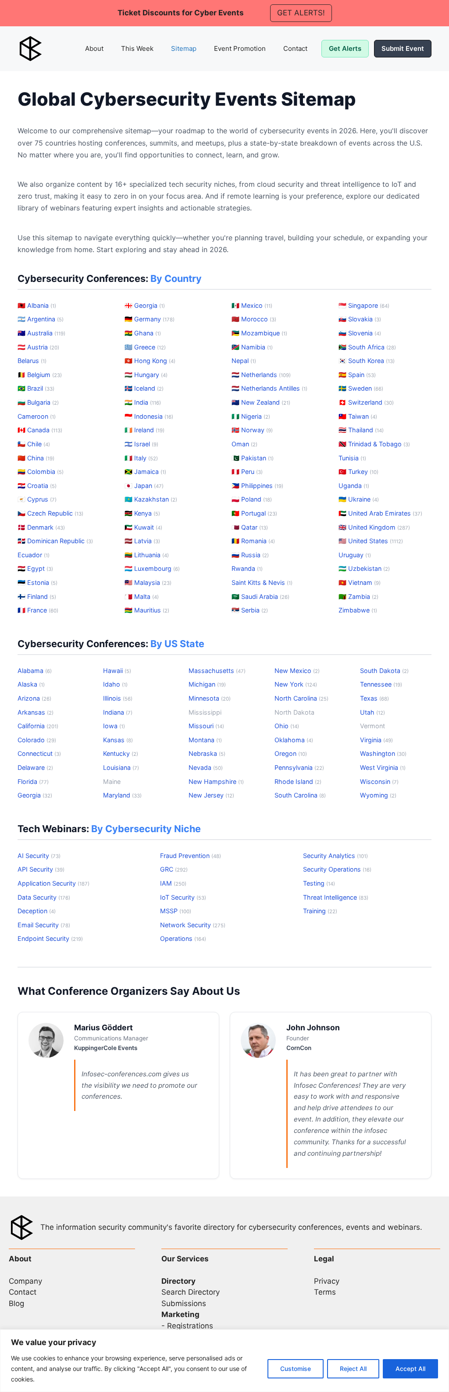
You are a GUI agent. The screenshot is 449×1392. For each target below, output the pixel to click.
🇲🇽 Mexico (252, 305)
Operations (183, 938)
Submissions (183, 1303)
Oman (244, 444)
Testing (319, 883)
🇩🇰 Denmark (41, 527)
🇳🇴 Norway (252, 430)
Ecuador (34, 555)
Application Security (53, 883)
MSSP (175, 911)
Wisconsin (379, 781)
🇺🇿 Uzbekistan (364, 568)
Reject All (353, 1368)
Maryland (122, 795)
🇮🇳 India (143, 402)
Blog (16, 1303)
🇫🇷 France (38, 610)
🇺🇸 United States (371, 541)
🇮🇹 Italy (141, 458)
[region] (224, 1360)
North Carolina (301, 698)
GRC (174, 869)
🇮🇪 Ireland (144, 430)
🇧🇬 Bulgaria (38, 402)
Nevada (206, 767)
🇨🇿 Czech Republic (50, 513)
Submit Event (402, 48)
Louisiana (121, 767)
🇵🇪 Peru (247, 471)
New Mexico (297, 670)
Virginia (376, 740)
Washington (383, 753)
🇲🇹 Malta (142, 596)
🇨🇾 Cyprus (37, 499)
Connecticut (39, 753)
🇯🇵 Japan (144, 485)
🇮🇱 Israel (141, 444)
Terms (325, 1292)
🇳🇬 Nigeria (251, 416)
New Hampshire (216, 781)
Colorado (37, 740)
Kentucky (120, 753)
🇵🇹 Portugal (254, 513)
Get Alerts (345, 48)
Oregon (290, 753)
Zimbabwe (358, 610)
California (38, 726)
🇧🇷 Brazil (36, 388)
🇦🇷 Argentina (41, 319)
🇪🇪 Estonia (37, 582)
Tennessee (381, 684)
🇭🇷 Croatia (37, 485)
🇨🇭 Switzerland (366, 402)
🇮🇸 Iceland (144, 388)
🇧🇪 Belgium (40, 374)
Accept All (410, 1368)
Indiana (117, 712)
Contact (295, 48)
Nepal (244, 360)
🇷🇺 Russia (250, 555)
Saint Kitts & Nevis (262, 582)
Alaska (31, 684)
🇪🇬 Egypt (35, 568)
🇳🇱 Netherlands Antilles (269, 388)
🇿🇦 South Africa (367, 347)
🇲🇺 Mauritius (147, 610)
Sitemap (183, 48)
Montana (205, 740)
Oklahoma (293, 740)
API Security (41, 869)
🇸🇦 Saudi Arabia (260, 596)
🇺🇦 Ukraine (359, 499)
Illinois (117, 698)
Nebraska (207, 753)
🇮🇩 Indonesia (149, 416)
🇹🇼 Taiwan (358, 416)
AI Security (39, 855)
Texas (374, 698)
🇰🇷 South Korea (367, 360)
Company (25, 1281)
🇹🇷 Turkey (358, 471)
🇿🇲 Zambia (358, 596)
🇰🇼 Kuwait (143, 527)
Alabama (35, 670)
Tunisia (352, 458)
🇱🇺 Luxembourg (152, 568)
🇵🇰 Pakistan (253, 458)
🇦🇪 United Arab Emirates (380, 513)
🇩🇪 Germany (150, 319)
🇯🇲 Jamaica (145, 471)
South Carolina (300, 795)
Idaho (115, 684)
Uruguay (355, 555)
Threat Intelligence (335, 897)
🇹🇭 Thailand (361, 430)
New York (295, 684)
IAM (173, 883)
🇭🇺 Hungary (146, 374)
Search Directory (190, 1292)
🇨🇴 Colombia (41, 471)
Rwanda (247, 568)
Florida (33, 781)
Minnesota (210, 698)
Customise (295, 1368)
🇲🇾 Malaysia (148, 582)
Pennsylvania (299, 767)
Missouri (206, 726)
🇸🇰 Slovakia (360, 319)
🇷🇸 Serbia (250, 610)
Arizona (34, 698)
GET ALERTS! (301, 12)
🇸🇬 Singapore (364, 305)
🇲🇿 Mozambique (259, 333)
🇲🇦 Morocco (254, 319)
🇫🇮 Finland (37, 596)
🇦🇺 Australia (41, 333)
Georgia (35, 795)
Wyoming (378, 795)
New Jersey (211, 795)
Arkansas (35, 712)
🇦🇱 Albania (37, 305)
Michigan (207, 684)
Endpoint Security (50, 938)
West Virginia (383, 767)
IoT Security (183, 897)
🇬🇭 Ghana (143, 333)
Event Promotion (240, 48)
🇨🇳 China (36, 458)
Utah (372, 712)
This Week (137, 48)
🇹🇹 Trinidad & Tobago (374, 444)
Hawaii (117, 670)
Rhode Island (297, 781)
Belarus (32, 360)
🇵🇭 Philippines (257, 485)
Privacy (326, 1281)
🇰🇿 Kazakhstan (151, 499)
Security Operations (337, 869)
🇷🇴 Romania (253, 541)
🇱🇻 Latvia (142, 541)
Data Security (44, 897)
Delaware (35, 767)
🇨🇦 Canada (40, 430)
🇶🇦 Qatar (250, 527)
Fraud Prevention (190, 855)
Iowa (114, 726)
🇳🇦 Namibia (252, 347)
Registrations (190, 1325)
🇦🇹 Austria (38, 347)
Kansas (118, 740)
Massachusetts (217, 670)
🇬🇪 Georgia (145, 305)
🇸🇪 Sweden (361, 388)
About (94, 48)
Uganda (354, 485)
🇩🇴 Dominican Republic (55, 541)
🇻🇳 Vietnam (360, 582)
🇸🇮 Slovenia (360, 333)
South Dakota (384, 670)
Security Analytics (335, 855)
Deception (37, 911)
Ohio (286, 726)
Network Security (192, 925)
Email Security (44, 925)
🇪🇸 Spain (357, 374)
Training (320, 911)
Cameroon (37, 416)
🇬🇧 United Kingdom (374, 527)
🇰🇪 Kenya (142, 513)
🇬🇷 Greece (145, 347)
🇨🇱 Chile (34, 444)
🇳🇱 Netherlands (261, 374)
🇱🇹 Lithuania (147, 555)
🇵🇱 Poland (252, 499)
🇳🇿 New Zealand (261, 402)
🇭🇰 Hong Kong (150, 360)
